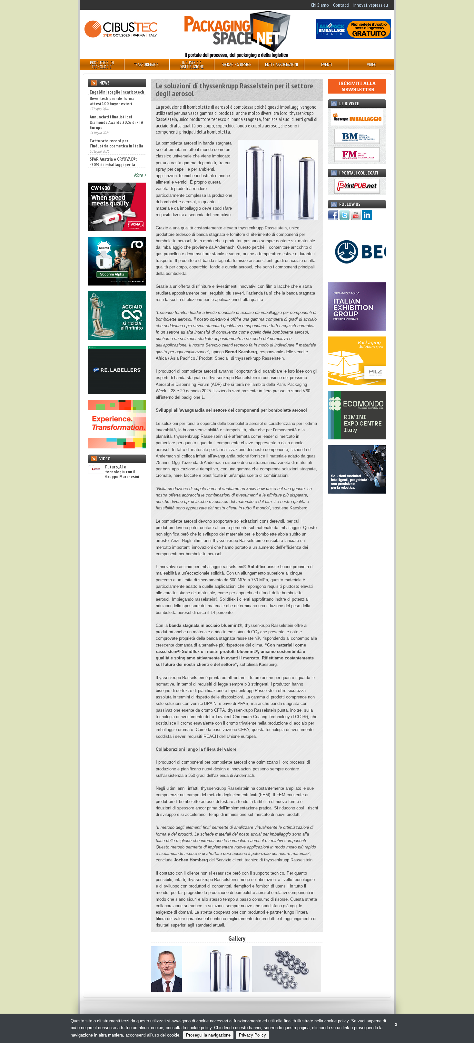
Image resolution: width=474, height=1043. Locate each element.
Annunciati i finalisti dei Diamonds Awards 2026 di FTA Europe (116, 115)
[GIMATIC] (357, 491)
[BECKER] (357, 274)
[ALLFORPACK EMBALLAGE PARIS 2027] (353, 37)
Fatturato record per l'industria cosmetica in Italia (116, 136)
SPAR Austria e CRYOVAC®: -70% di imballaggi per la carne (113, 157)
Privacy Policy (252, 1035)
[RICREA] (117, 338)
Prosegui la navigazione (208, 1035)
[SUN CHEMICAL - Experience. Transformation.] (117, 446)
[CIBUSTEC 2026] (120, 37)
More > (140, 175)
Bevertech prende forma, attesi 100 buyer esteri (112, 94)
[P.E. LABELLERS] (117, 392)
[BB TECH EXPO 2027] (357, 329)
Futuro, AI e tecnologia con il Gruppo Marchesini (122, 472)
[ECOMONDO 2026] (357, 437)
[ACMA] (117, 229)
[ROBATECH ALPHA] (117, 283)
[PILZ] (357, 383)
